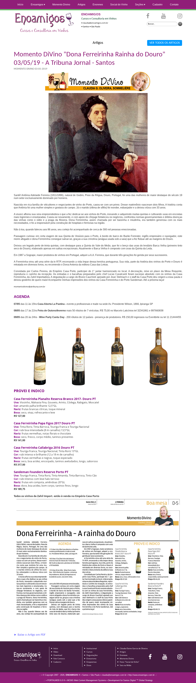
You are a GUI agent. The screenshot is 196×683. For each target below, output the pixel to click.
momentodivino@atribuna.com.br (29, 286)
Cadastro (157, 4)
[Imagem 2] (98, 386)
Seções (139, 4)
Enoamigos (37, 4)
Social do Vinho (119, 4)
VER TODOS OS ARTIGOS (165, 42)
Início (20, 4)
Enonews (98, 4)
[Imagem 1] (98, 192)
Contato (174, 4)
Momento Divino (61, 4)
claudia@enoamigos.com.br (95, 22)
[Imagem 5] (98, 617)
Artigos (81, 4)
